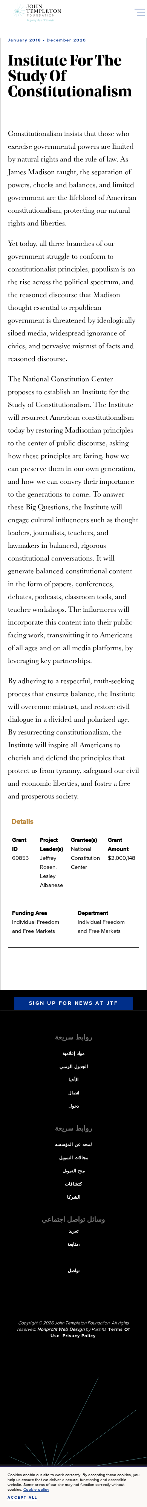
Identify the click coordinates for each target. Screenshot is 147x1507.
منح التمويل (74, 1171)
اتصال (73, 1093)
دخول (74, 1106)
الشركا (73, 1197)
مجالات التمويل (73, 1158)
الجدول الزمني (74, 1067)
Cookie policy (36, 1489)
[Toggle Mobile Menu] (139, 12)
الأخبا (73, 1080)
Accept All (22, 1497)
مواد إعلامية (73, 1053)
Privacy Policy (79, 1336)
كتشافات (73, 1184)
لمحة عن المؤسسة (73, 1145)
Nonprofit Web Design (60, 1329)
